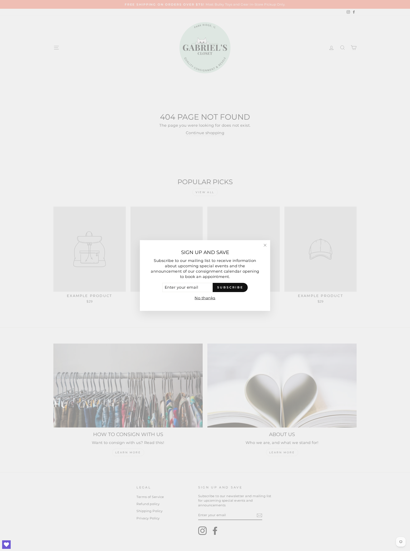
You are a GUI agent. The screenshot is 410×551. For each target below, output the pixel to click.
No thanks (205, 298)
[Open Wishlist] (6, 544)
